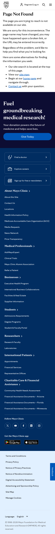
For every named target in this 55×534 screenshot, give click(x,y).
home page (29, 78)
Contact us (14, 86)
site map (24, 74)
